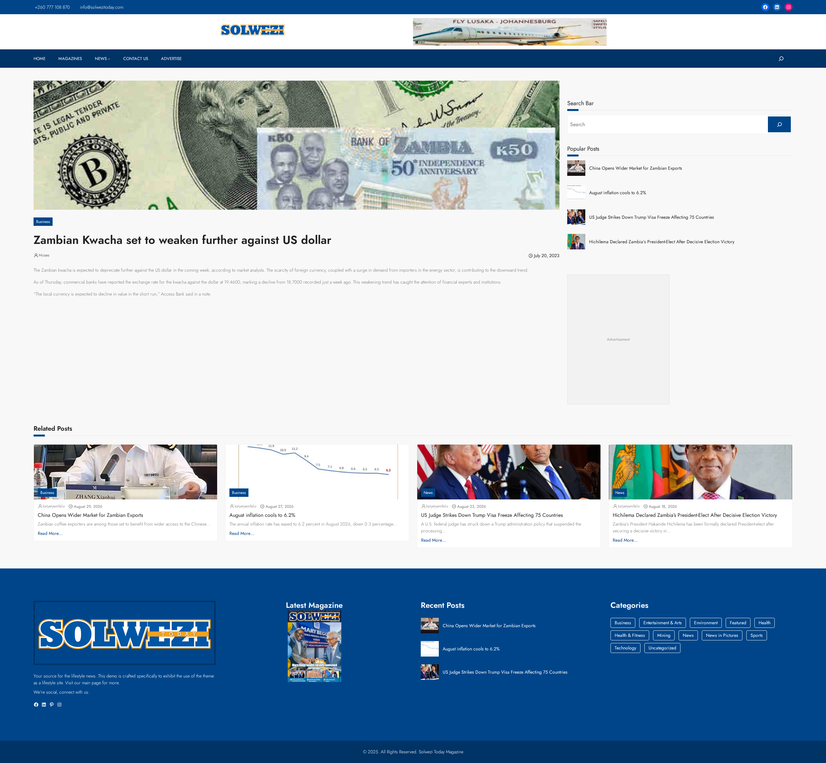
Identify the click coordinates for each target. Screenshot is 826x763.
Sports (756, 635)
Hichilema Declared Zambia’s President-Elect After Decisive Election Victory (661, 242)
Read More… (50, 533)
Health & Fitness (630, 635)
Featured (738, 622)
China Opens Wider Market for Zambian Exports (635, 168)
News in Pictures (722, 635)
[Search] (779, 124)
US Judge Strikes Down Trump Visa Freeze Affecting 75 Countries (651, 217)
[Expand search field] (781, 58)
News (428, 493)
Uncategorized (662, 648)
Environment (706, 622)
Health (765, 622)
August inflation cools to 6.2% (617, 193)
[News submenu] (109, 58)
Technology (625, 648)
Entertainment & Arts (662, 622)
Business (43, 222)
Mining (663, 635)
